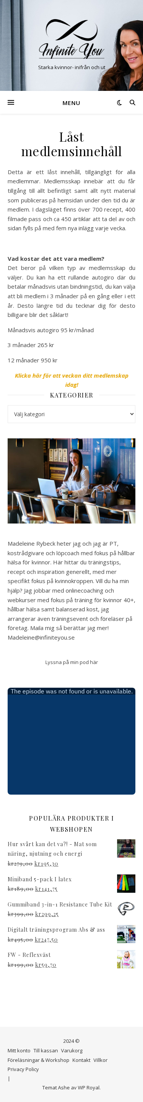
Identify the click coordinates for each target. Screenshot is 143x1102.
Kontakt (81, 1060)
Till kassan (46, 1050)
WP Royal (89, 1087)
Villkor (100, 1060)
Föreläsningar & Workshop (38, 1060)
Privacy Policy (23, 1069)
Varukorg (71, 1050)
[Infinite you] (72, 39)
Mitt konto (19, 1050)
